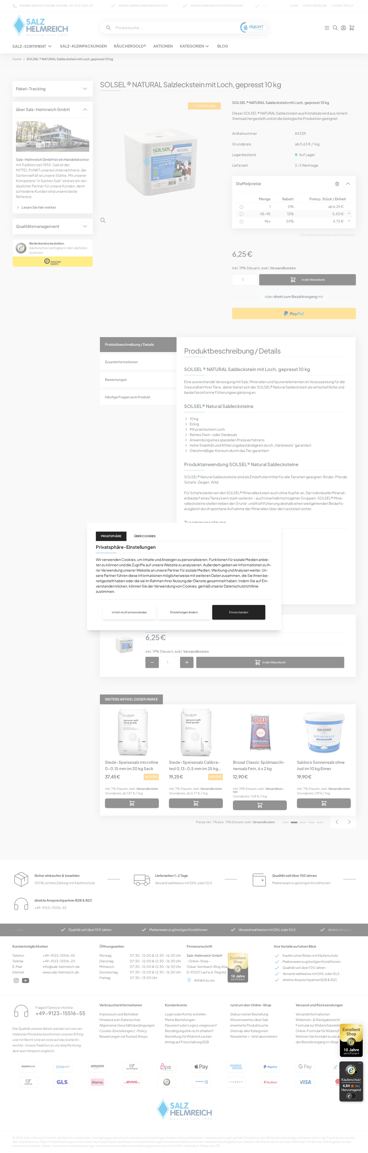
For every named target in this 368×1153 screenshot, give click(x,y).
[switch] (351, 1096)
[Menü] (360, 1064)
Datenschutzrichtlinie (241, 586)
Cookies (128, 559)
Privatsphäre (111, 536)
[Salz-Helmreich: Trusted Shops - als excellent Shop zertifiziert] (351, 1040)
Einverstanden (238, 612)
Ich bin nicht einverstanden (129, 612)
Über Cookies (145, 536)
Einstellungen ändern (184, 612)
